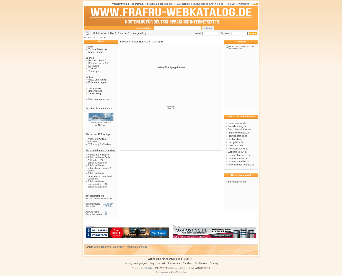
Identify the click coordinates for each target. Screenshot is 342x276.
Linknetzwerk (94, 88)
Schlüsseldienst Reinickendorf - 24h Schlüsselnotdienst (97, 184)
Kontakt (231, 3)
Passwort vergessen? (99, 99)
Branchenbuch (95, 91)
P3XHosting (161, 267)
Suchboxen (201, 263)
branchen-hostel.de (237, 158)
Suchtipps (93, 71)
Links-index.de (235, 145)
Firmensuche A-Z (97, 60)
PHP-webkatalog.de (238, 148)
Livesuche (93, 66)
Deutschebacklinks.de (239, 129)
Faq (221, 3)
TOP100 (92, 68)
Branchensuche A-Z (98, 63)
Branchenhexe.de (237, 123)
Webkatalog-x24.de (238, 152)
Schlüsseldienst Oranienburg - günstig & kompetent (99, 176)
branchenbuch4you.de (239, 155)
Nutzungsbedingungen (204, 3)
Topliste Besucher (97, 49)
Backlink (187, 263)
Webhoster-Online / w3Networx (101, 124)
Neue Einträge (95, 52)
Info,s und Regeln (97, 79)
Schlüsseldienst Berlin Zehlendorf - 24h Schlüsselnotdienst (98, 160)
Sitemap (214, 263)
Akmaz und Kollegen (98, 154)
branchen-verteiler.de (238, 161)
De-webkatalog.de (237, 126)
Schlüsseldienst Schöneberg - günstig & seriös (99, 168)
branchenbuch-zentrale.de (241, 164)
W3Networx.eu (202, 267)
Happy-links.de (235, 142)
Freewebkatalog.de (237, 136)
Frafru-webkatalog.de (238, 132)
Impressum (244, 3)
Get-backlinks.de (236, 139)
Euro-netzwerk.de (237, 181)
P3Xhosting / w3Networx (100, 144)
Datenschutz (183, 3)
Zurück (171, 108)
